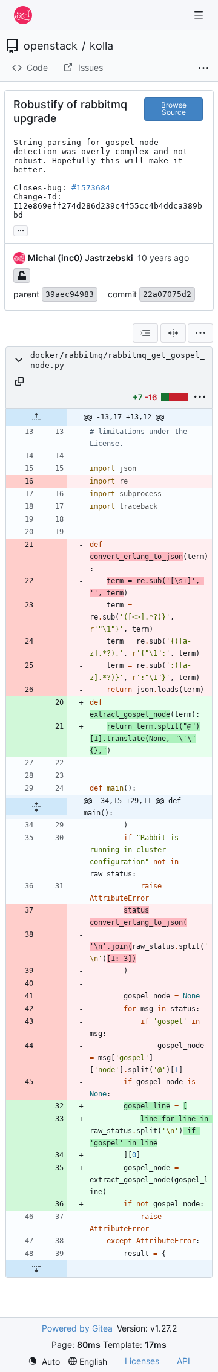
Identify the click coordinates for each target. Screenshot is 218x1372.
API (183, 1361)
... (20, 229)
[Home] (23, 15)
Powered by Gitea (77, 1328)
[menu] (200, 333)
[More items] (203, 68)
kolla (101, 46)
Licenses (142, 1361)
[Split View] (173, 333)
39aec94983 (69, 294)
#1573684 (90, 187)
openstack (51, 46)
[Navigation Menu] (200, 15)
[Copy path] (19, 381)
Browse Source (174, 108)
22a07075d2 (167, 294)
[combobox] (145, 333)
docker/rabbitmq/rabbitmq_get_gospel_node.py (117, 360)
